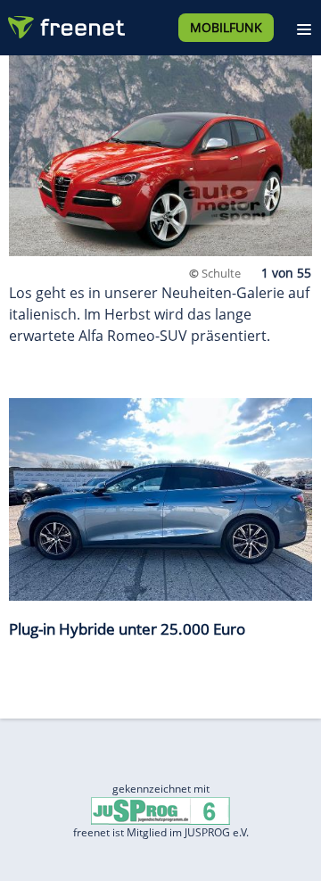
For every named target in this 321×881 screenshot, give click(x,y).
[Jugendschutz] (160, 809)
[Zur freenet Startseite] (66, 23)
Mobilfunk (226, 27)
